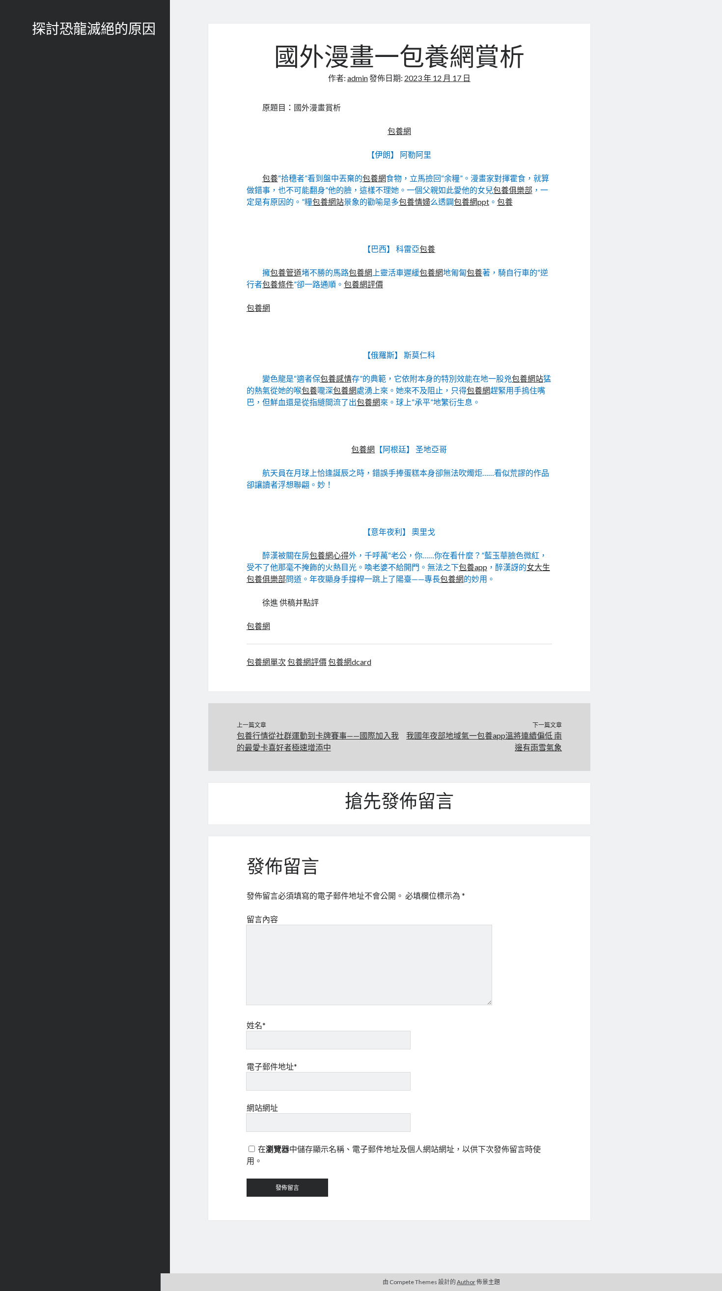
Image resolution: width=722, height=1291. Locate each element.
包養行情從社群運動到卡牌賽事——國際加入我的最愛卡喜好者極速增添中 (318, 741)
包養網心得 (329, 555)
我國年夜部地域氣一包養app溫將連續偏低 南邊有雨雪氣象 (484, 741)
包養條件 (278, 284)
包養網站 (328, 201)
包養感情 (336, 378)
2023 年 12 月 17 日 (437, 77)
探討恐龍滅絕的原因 (94, 30)
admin (357, 77)
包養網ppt (471, 201)
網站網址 (262, 1107)
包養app (473, 567)
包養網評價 (363, 284)
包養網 (399, 131)
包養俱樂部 (512, 189)
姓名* (256, 1025)
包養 (270, 178)
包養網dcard (349, 661)
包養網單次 (266, 661)
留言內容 (262, 919)
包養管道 (286, 272)
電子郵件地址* (272, 1066)
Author (466, 1282)
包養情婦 (414, 201)
